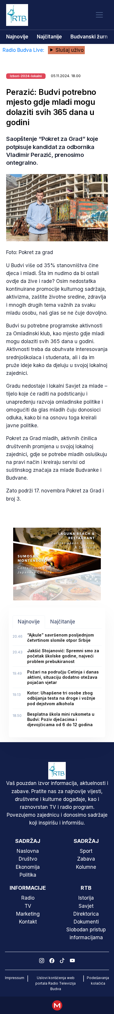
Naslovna (28, 851)
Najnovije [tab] (29, 622)
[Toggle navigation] (99, 15)
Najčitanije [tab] (62, 622)
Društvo (28, 859)
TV (28, 906)
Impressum (14, 978)
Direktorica (86, 914)
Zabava (86, 859)
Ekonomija (28, 867)
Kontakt (28, 922)
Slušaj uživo (69, 50)
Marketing (28, 914)
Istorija (86, 898)
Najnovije (17, 37)
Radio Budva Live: (24, 50)
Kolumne (86, 867)
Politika (28, 875)
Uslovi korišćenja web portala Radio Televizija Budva (55, 983)
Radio (27, 898)
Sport (86, 851)
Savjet (86, 906)
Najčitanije (49, 37)
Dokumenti (86, 922)
